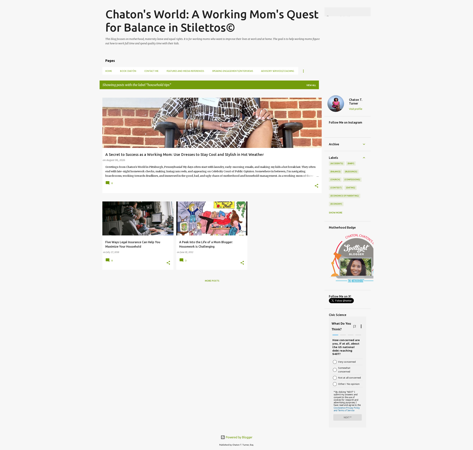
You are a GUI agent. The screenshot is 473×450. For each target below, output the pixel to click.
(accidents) (336, 163)
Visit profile (355, 108)
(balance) (335, 171)
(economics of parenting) (344, 196)
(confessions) (352, 179)
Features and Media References (185, 71)
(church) (335, 179)
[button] (316, 186)
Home (108, 71)
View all (311, 85)
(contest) (336, 187)
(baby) (351, 163)
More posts (212, 281)
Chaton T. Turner (355, 101)
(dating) (350, 187)
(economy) (336, 204)
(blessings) (351, 171)
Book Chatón (128, 71)
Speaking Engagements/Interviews (232, 71)
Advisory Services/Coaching (277, 71)
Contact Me (151, 71)
